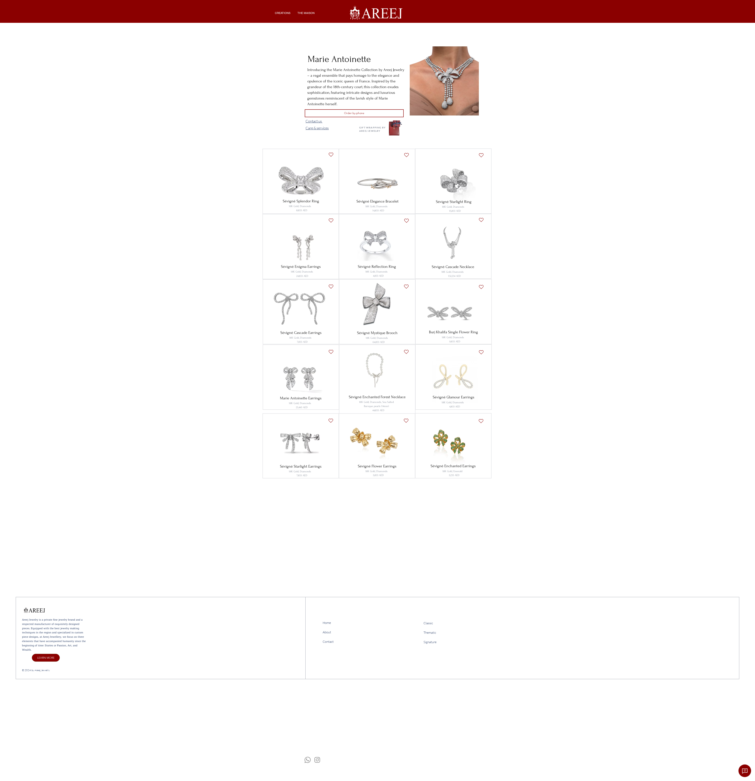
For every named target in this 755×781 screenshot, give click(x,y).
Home (327, 623)
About (327, 632)
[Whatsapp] (307, 760)
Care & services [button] (317, 128)
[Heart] (406, 155)
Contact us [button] (314, 121)
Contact (328, 642)
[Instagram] (317, 760)
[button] (282, 13)
